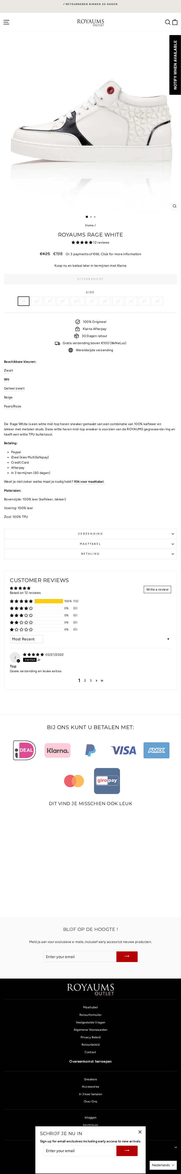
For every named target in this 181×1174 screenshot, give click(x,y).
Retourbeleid (90, 1044)
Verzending (90, 533)
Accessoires (90, 1086)
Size (90, 292)
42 (63, 301)
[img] (34, 654)
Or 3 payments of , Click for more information (103, 254)
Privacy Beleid (91, 1037)
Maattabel (90, 543)
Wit (6, 379)
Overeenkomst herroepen (90, 1061)
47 (144, 301)
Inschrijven (90, 1125)
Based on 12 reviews (25, 593)
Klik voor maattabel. (89, 481)
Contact (90, 1052)
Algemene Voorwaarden (90, 1029)
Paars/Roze (12, 406)
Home (89, 225)
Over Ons (90, 1101)
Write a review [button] (157, 589)
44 (105, 301)
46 (131, 301)
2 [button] (85, 680)
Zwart (8, 370)
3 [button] (91, 680)
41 (50, 301)
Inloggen (91, 1117)
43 (92, 301)
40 (36, 301)
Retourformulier (90, 1015)
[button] (82, 242)
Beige (8, 397)
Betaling (90, 553)
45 (118, 301)
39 (24, 301)
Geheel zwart (14, 388)
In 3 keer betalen (90, 1094)
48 (157, 301)
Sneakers (90, 1079)
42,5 (77, 301)
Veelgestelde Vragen (90, 1022)
